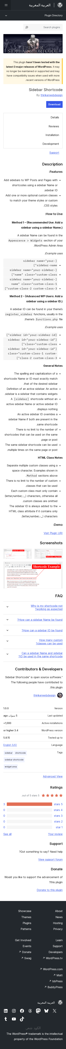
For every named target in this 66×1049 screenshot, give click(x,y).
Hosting (58, 923)
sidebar (9, 753)
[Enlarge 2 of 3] (27, 553)
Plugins (27, 923)
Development (50, 143)
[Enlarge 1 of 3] (58, 553)
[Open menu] (5, 5)
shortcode (20, 753)
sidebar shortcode (14, 759)
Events (27, 946)
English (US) (10, 744)
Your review (55, 834)
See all (7, 834)
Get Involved (23, 940)
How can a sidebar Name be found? (40, 619)
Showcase (24, 911)
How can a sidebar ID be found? (42, 630)
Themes (26, 917)
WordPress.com (51, 969)
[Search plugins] (26, 27)
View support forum (50, 859)
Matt (58, 975)
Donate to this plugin (50, 890)
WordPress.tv (52, 958)
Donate (25, 952)
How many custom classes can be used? (49, 642)
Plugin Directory (54, 15)
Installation (52, 135)
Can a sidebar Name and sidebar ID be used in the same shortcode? (40, 655)
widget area (11, 766)
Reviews (54, 126)
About (59, 911)
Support (54, 152)
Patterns (26, 929)
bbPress (56, 981)
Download (54, 104)
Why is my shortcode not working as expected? (47, 607)
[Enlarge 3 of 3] (58, 566)
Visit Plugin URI (53, 533)
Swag (26, 958)
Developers (56, 952)
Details (55, 117)
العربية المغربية (46, 1002)
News (59, 917)
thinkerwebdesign (52, 95)
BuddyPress (53, 987)
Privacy (58, 929)
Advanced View (53, 776)
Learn (59, 940)
